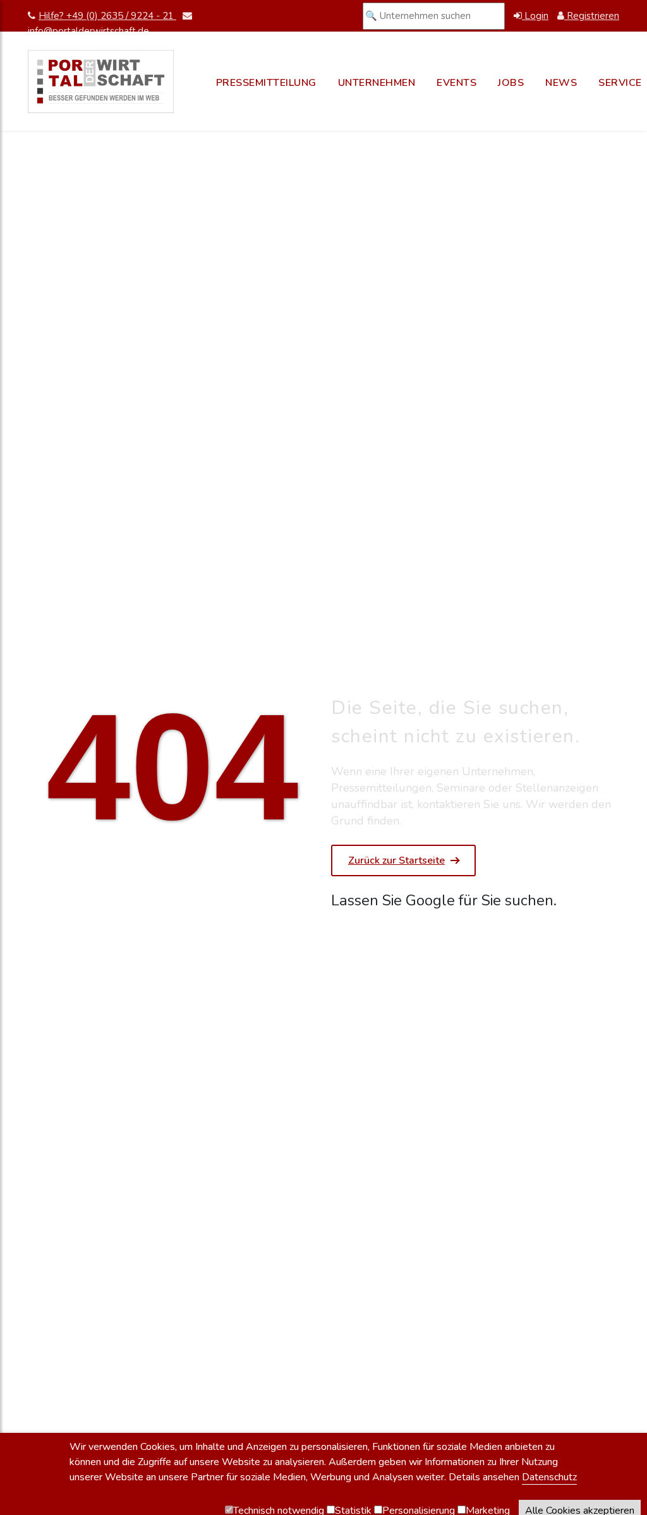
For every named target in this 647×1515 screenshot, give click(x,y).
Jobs (511, 83)
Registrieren (591, 15)
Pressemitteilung (266, 83)
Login (535, 15)
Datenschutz (549, 1477)
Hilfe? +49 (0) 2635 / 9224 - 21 (107, 15)
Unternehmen (377, 83)
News (561, 83)
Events (456, 83)
